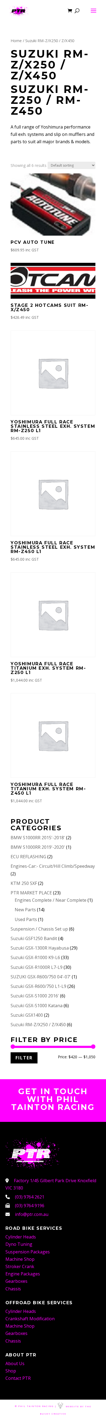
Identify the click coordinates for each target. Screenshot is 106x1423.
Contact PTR (18, 1378)
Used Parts (26, 919)
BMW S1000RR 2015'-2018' (38, 838)
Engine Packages (22, 1274)
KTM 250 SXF (24, 883)
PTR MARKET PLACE (31, 893)
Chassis (13, 1289)
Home (16, 40)
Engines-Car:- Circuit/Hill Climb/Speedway (53, 866)
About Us (14, 1363)
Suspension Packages (27, 1252)
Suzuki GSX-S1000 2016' (35, 996)
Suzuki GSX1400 (27, 1015)
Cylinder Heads (20, 1237)
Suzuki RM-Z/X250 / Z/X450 (38, 1025)
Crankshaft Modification (30, 1319)
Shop (10, 1371)
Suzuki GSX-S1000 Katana (37, 1006)
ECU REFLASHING (28, 857)
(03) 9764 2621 (29, 1197)
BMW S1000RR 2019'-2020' (38, 847)
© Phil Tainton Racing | (36, 1406)
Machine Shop (20, 1259)
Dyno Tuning (18, 1244)
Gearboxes (16, 1281)
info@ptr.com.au (31, 1214)
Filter (24, 1058)
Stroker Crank (19, 1266)
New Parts (25, 910)
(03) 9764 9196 (29, 1206)
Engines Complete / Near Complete (50, 900)
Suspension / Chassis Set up (39, 929)
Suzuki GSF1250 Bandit (34, 938)
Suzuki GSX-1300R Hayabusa (40, 948)
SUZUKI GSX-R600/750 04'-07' (41, 977)
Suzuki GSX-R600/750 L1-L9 (38, 986)
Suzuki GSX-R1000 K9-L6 (35, 957)
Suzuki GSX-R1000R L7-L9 (37, 967)
